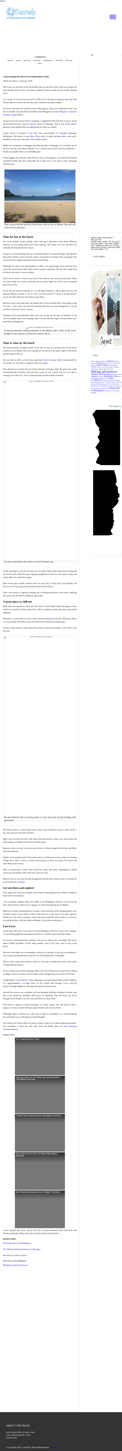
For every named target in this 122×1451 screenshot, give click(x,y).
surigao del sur (111, 386)
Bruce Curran (112, 363)
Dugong (101, 369)
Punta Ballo (99, 384)
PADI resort (103, 380)
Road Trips (37, 60)
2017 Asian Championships (30, 375)
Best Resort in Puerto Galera (15, 1255)
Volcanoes (69, 60)
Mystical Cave (104, 378)
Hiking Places (48, 60)
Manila (33, 124)
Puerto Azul (114, 382)
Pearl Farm (108, 382)
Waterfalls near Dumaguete (112, 390)
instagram (113, 9)
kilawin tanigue (49, 360)
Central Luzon (100, 367)
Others (40, 63)
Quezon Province (107, 384)
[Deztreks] (21, 13)
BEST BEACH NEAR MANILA (67, 30)
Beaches (10, 60)
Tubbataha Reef (105, 388)
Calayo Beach (21, 980)
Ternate (98, 388)
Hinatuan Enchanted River (101, 374)
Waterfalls (59, 60)
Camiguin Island (101, 365)
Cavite (65, 983)
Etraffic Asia (55, 1447)
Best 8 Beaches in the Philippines (17, 1243)
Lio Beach (101, 376)
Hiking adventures (104, 371)
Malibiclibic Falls (110, 376)
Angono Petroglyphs (96, 361)
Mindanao (96, 378)
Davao (96, 369)
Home (45, 30)
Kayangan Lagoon (117, 374)
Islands (18, 60)
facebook (102, 9)
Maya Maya (35, 136)
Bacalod (105, 361)
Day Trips (27, 60)
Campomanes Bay (113, 365)
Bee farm (105, 363)
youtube (107, 9)
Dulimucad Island (109, 369)
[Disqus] (40, 1316)
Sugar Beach (102, 386)
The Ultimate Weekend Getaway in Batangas (22, 1249)
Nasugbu (63, 133)
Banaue (111, 361)
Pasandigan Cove (99, 382)
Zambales (93, 392)
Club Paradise (108, 367)
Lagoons (94, 376)
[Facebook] (106, 1447)
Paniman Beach (111, 380)
